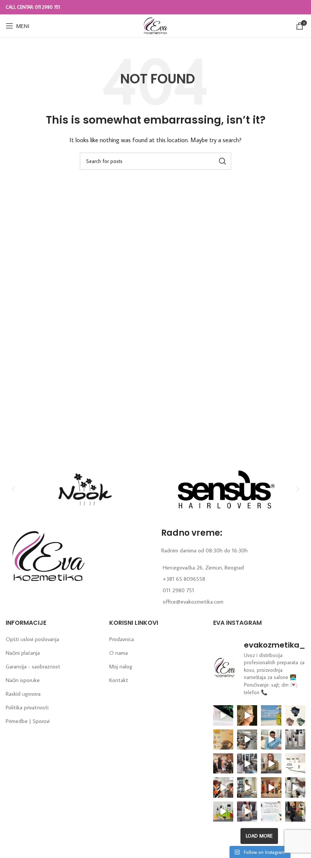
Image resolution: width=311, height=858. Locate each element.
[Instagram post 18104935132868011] (223, 763)
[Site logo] (155, 24)
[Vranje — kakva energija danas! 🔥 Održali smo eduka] (295, 739)
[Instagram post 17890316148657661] (271, 715)
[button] (13, 489)
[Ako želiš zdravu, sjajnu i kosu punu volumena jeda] (295, 787)
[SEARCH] (222, 161)
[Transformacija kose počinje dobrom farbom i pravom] (223, 812)
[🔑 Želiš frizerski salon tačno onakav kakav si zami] (247, 763)
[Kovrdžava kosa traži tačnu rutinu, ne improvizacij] (223, 787)
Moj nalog (120, 666)
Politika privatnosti (27, 707)
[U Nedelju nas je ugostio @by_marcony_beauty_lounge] (295, 812)
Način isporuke (23, 680)
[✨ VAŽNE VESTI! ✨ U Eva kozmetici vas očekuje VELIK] (247, 739)
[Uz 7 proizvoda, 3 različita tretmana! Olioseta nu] (247, 812)
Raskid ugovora (23, 693)
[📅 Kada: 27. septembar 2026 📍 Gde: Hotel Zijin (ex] (223, 715)
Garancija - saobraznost (33, 666)
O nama (118, 652)
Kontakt (118, 680)
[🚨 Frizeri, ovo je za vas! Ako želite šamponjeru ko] (247, 787)
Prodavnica (121, 639)
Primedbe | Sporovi (28, 721)
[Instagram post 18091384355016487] (223, 739)
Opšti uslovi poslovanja (32, 639)
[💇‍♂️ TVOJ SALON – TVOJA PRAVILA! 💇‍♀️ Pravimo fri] (295, 715)
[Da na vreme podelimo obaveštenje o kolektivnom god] (271, 812)
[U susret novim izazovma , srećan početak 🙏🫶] (271, 787)
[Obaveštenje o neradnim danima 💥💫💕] (295, 763)
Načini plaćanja (23, 652)
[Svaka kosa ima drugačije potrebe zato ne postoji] (271, 763)
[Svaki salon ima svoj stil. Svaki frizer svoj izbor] (271, 739)
